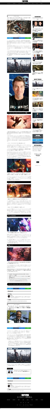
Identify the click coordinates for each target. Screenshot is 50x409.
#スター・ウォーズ (35, 150)
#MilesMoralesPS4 (23, 278)
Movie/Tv (14, 3)
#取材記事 (39, 150)
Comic (28, 3)
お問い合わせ (23, 405)
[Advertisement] (25, 9)
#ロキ (33, 147)
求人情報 (27, 405)
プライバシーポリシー (20, 405)
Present (42, 3)
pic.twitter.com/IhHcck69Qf (22, 279)
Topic (15, 304)
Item (37, 3)
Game (23, 3)
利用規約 (17, 405)
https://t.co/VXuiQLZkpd (17, 278)
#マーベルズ (37, 147)
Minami (11, 295)
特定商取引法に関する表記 (31, 405)
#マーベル (41, 147)
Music (19, 3)
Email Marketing (36, 165)
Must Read (8, 3)
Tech (32, 3)
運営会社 (25, 405)
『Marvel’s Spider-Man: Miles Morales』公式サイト (19, 284)
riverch (28, 406)
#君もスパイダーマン (18, 276)
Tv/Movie (18, 304)
